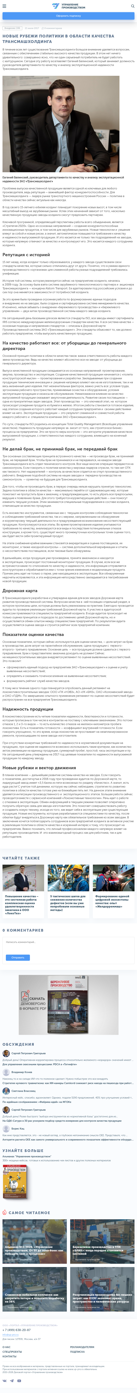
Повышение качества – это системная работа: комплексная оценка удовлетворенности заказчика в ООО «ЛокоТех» (21, 905)
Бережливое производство (20, 1260)
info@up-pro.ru (11, 1334)
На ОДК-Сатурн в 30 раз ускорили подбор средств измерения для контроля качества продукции (62, 1120)
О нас (7, 1347)
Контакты (9, 1356)
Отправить (18, 957)
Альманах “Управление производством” (27, 1156)
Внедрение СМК (12, 28)
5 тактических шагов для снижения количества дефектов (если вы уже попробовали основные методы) (67, 903)
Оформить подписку (68, 15)
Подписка (77, 1351)
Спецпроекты (12, 1351)
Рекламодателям (82, 1347)
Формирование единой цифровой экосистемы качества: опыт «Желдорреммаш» (112, 901)
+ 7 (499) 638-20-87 (17, 1330)
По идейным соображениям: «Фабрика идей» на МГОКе (37, 1102)
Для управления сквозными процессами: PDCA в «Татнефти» (40, 1064)
